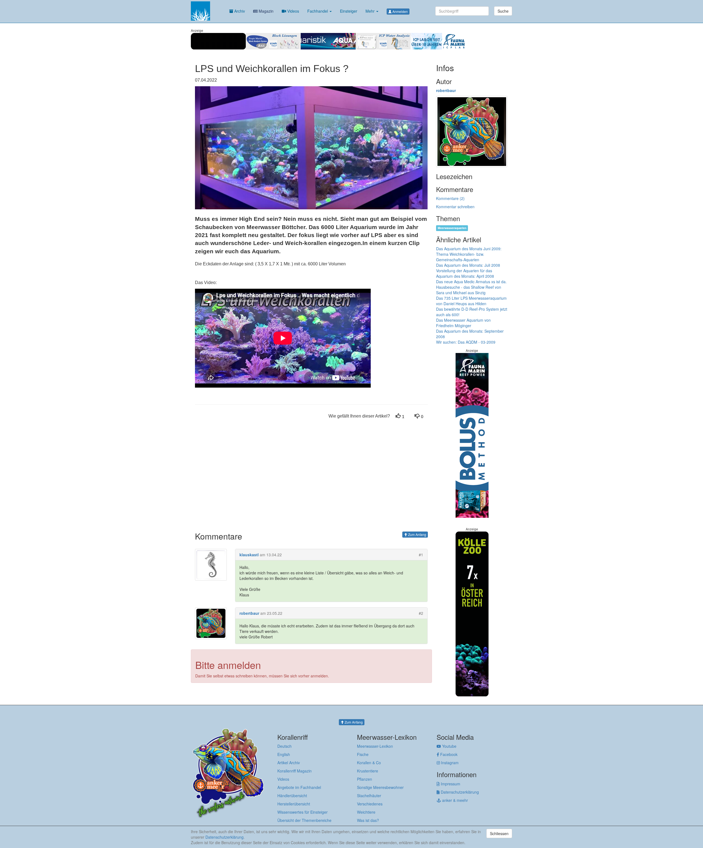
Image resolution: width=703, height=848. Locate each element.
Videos (292, 11)
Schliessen (499, 833)
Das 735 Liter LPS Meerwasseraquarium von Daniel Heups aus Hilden (471, 300)
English (283, 754)
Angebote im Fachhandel (299, 787)
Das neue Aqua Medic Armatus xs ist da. (471, 281)
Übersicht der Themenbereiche (304, 820)
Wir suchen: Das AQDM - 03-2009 (465, 342)
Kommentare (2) (450, 198)
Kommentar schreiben (455, 206)
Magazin (266, 11)
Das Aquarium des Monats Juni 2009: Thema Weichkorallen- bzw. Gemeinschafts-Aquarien (468, 254)
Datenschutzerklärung (459, 792)
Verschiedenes (370, 804)
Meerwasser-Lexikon (375, 746)
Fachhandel (318, 11)
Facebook (448, 754)
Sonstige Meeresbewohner (380, 787)
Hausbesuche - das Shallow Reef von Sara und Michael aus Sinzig (468, 289)
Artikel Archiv (288, 762)
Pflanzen (364, 779)
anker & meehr (454, 800)
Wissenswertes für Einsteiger (302, 812)
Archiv (239, 11)
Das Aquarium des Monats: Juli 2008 (468, 265)
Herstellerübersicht (293, 804)
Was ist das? (368, 820)
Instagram (449, 762)
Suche (503, 11)
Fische (363, 754)
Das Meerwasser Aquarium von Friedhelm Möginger (463, 322)
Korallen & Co (369, 762)
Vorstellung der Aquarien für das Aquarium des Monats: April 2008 (465, 273)
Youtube (448, 746)
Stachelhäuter (369, 795)
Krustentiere (367, 771)
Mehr (371, 11)
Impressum (450, 783)
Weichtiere (366, 812)
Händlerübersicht (292, 795)
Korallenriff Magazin (294, 771)
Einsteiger (348, 11)
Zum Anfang (416, 534)
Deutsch (284, 746)
